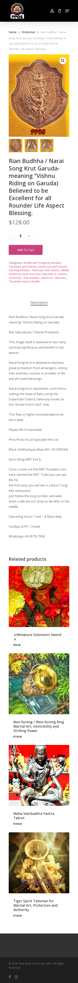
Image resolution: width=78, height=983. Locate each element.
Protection (28, 32)
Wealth (35, 281)
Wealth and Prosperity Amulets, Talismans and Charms (35, 264)
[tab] (39, 302)
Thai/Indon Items (19, 281)
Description (39, 302)
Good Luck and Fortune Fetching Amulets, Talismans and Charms (38, 268)
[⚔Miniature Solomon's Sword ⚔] (39, 596)
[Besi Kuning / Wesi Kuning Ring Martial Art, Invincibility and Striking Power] (39, 683)
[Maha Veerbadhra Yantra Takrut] (39, 775)
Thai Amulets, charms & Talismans (44, 278)
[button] (62, 60)
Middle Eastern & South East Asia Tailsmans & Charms (39, 272)
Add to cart (25, 250)
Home (12, 32)
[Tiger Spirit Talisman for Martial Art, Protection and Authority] (39, 862)
